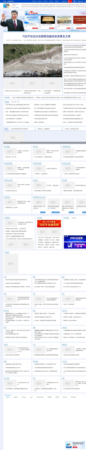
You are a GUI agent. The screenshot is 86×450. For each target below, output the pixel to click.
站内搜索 (81, 1)
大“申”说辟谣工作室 (55, 212)
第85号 (70, 59)
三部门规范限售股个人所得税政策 (14, 118)
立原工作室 (71, 212)
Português (73, 397)
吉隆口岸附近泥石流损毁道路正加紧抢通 (17, 75)
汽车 (25, 6)
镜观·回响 (52, 28)
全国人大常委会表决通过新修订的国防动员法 (23, 97)
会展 (61, 6)
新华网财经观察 (8, 163)
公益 (72, 6)
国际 (34, 4)
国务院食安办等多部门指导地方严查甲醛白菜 (16, 337)
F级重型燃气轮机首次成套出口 (41, 111)
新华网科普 (7, 197)
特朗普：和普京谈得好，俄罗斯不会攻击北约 (74, 111)
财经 (36, 4)
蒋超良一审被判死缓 (39, 122)
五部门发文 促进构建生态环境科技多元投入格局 (17, 115)
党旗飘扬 (40, 239)
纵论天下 (40, 247)
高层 (27, 4)
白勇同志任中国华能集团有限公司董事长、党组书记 (17, 286)
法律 (83, 4)
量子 (61, 4)
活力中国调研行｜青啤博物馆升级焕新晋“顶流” (16, 388)
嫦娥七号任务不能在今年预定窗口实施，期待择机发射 (68, 208)
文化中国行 (46, 239)
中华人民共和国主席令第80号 (71, 58)
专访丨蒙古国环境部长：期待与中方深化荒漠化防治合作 (19, 238)
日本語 (49, 397)
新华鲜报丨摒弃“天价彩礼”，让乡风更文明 (16, 228)
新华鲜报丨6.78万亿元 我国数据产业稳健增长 (45, 104)
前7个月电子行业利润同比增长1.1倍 (72, 286)
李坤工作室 (43, 212)
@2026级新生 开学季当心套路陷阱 (42, 190)
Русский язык (40, 397)
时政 (30, 4)
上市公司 (82, 6)
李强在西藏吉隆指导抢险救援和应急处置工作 (74, 67)
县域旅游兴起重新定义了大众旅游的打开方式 (45, 364)
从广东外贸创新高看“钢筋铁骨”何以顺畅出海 (16, 173)
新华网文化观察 (66, 163)
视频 (77, 4)
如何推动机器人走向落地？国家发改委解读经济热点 (18, 108)
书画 (67, 4)
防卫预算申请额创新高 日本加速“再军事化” (73, 156)
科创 (58, 4)
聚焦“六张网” (48, 237)
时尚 (68, 6)
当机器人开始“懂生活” (52, 168)
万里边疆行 (41, 242)
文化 (65, 4)
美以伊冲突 (51, 247)
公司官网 (14, 5)
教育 (54, 4)
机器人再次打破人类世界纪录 (12, 354)
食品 (27, 6)
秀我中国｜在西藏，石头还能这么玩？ (72, 317)
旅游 (57, 6)
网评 (39, 4)
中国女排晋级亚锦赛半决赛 (40, 118)
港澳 (41, 4)
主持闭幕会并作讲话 (70, 72)
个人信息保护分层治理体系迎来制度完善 (73, 283)
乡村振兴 (45, 6)
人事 (32, 4)
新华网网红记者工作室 (39, 197)
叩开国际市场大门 (53, 111)
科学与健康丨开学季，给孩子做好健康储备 (44, 286)
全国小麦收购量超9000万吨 (12, 333)
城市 (55, 6)
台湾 (43, 4)
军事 (72, 4)
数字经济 (37, 6)
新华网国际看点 (66, 146)
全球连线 (50, 4)
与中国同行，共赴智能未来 (40, 173)
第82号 (83, 58)
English (8, 397)
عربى (31, 397)
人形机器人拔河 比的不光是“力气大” (12, 90)
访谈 (74, 4)
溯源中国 (51, 6)
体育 (63, 4)
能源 (59, 6)
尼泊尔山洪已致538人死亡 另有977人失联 (73, 104)
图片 (79, 4)
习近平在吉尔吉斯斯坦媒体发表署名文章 (46, 36)
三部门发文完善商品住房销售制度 (75, 79)
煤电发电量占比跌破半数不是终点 (13, 364)
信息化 (33, 6)
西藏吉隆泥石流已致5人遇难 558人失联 (76, 83)
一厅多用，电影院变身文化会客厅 (71, 173)
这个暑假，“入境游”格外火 (53, 185)
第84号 (67, 59)
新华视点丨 (8, 231)
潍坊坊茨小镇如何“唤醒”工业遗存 (71, 354)
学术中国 (41, 6)
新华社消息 (41, 244)
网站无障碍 (64, 1)
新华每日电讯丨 (9, 233)
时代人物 (52, 239)
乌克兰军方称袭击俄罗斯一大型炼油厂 (72, 115)
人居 (34, 344)
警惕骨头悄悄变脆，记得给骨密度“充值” (72, 190)
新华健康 (64, 180)
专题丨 (65, 79)
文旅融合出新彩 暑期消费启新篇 (18, 231)
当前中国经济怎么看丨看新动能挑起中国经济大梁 (17, 104)
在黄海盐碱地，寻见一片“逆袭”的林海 (72, 333)
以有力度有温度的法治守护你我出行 (19, 128)
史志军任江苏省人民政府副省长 (12, 283)
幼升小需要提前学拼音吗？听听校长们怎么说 (45, 283)
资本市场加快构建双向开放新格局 (71, 364)
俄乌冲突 (46, 247)
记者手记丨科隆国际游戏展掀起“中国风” (15, 236)
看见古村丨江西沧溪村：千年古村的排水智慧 (74, 337)
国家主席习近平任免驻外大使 (71, 54)
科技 (56, 4)
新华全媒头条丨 (22, 222)
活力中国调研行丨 (48, 90)
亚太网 (78, 6)
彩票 (63, 6)
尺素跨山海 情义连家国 (18, 233)
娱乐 (66, 6)
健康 (70, 4)
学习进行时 (23, 4)
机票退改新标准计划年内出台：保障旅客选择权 (45, 371)
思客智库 (46, 4)
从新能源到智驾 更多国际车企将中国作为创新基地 (46, 115)
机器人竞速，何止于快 (10, 156)
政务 (81, 4)
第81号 (80, 58)
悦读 (70, 6)
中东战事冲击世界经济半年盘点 (70, 108)
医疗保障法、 (67, 75)
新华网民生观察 (8, 180)
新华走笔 (52, 244)
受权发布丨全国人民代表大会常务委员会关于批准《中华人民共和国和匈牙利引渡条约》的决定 (58, 97)
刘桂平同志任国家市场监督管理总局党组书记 (16, 279)
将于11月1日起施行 (24, 122)
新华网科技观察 (37, 163)
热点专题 (39, 217)
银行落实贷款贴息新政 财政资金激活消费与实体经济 (24, 299)
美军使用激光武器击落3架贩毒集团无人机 (73, 118)
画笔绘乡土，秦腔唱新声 (44, 128)
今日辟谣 (36, 320)
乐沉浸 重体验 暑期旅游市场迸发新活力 (43, 367)
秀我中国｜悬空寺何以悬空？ (70, 320)
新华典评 (47, 244)
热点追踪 (35, 180)
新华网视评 (7, 146)
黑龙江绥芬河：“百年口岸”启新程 (12, 142)
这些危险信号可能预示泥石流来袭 (48, 320)
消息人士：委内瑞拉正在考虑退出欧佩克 (72, 122)
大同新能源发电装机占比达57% (12, 367)
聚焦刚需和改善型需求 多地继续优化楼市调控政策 (46, 354)
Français (24, 397)
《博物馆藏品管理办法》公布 (13, 122)
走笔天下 (58, 244)
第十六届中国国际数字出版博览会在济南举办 (45, 108)
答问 (84, 79)
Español (16, 397)
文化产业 (64, 310)
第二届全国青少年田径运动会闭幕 (71, 388)
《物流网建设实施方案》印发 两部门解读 (18, 111)
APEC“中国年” (55, 237)
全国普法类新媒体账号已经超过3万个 (43, 317)
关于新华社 (34, 1)
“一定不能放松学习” (78, 24)
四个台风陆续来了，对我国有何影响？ (43, 156)
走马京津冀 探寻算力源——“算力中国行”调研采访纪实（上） (24, 349)
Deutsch (65, 397)
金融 (22, 6)
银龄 (48, 6)
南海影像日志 (48, 242)
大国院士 (57, 239)
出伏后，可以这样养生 (68, 304)
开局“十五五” (41, 237)
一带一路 (75, 6)
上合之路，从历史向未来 (46, 24)
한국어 (57, 397)
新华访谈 (35, 146)
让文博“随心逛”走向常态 (11, 190)
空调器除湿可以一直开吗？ (11, 207)
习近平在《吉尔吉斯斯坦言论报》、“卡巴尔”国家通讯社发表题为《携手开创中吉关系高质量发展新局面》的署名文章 (34, 40)
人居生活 (30, 6)
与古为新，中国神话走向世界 (72, 128)
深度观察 (7, 217)
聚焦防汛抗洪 (55, 242)
